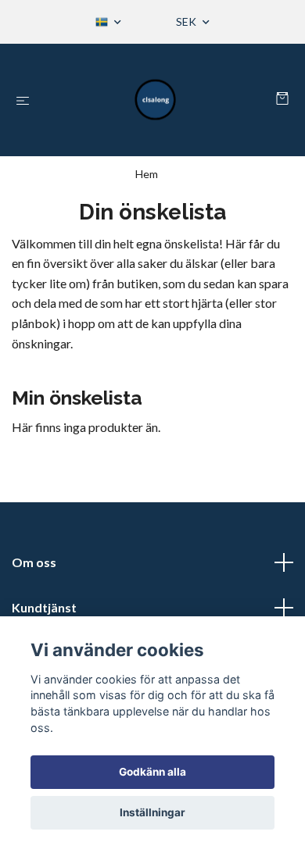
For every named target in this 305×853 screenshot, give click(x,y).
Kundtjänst (44, 607)
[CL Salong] (155, 100)
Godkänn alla (152, 772)
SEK (187, 21)
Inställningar (152, 812)
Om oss (34, 562)
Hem (146, 173)
